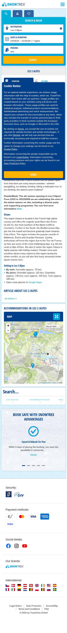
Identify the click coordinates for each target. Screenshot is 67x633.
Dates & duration (18, 37)
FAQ (46, 609)
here (19, 208)
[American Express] (44, 516)
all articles (9, 298)
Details (33, 455)
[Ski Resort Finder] (17, 13)
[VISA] (33, 516)
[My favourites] (29, 13)
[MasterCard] (21, 516)
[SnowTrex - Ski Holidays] (15, 566)
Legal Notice (22, 157)
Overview (15, 81)
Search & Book (33, 20)
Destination (16, 26)
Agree (21, 129)
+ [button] (8, 326)
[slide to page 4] (38, 465)
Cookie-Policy (10, 149)
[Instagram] (16, 546)
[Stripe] (10, 524)
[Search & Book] (6, 13)
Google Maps (35, 282)
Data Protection (33, 606)
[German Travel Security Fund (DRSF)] (9, 494)
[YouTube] (24, 546)
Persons (14, 47)
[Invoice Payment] (10, 516)
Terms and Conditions (29, 609)
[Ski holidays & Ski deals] (14, 4)
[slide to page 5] (43, 465)
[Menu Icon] (62, 4)
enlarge (56, 316)
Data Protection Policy (15, 163)
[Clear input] (61, 28)
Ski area (44, 81)
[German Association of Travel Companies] (19, 494)
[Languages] (7, 585)
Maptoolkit (46, 382)
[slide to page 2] (28, 465)
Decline (16, 135)
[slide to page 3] (33, 465)
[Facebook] (8, 546)
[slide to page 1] (23, 465)
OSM (54, 382)
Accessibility (52, 606)
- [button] (8, 330)
